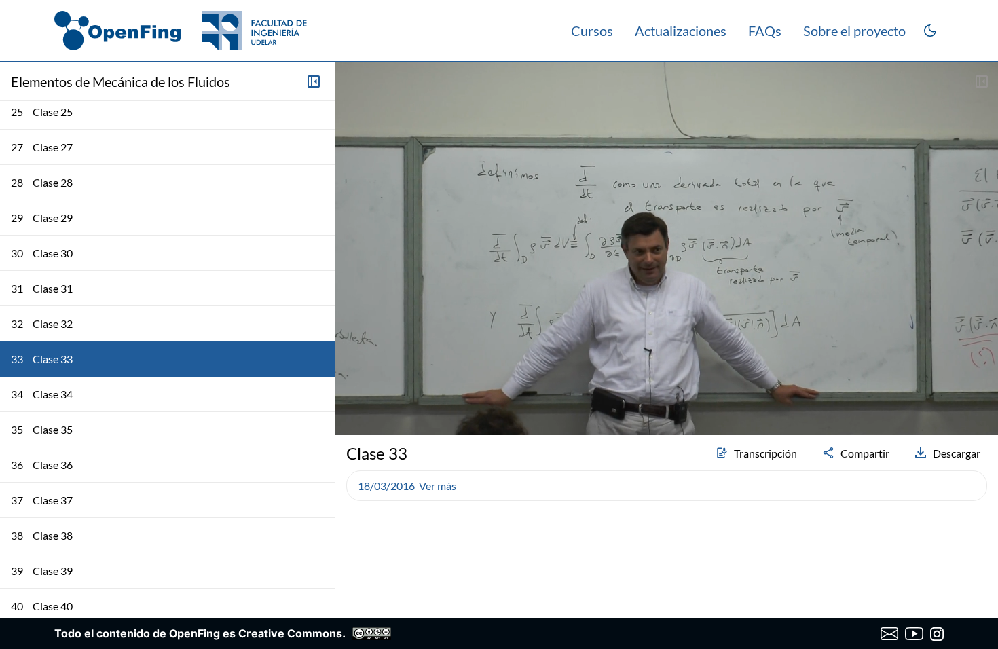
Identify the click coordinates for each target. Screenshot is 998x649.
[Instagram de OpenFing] (937, 634)
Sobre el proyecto (854, 30)
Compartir (864, 453)
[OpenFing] (180, 30)
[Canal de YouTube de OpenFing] (914, 634)
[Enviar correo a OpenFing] (890, 634)
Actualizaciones (680, 30)
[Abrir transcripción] (982, 81)
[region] (666, 248)
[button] (351, 389)
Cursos (592, 30)
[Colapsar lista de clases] (314, 81)
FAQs (764, 30)
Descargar (956, 453)
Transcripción (765, 453)
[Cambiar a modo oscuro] (930, 30)
